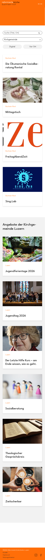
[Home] (10, 2)
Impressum (6, 555)
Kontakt (5, 552)
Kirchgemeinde (10, 40)
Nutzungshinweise (8, 557)
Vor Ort (32, 47)
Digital (12, 47)
